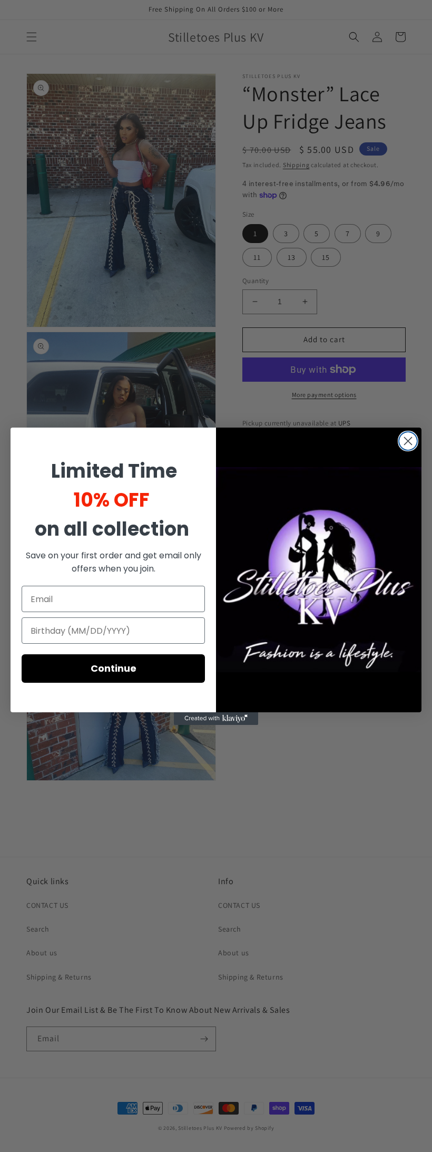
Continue (113, 668)
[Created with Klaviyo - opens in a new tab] (216, 718)
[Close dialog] (408, 441)
